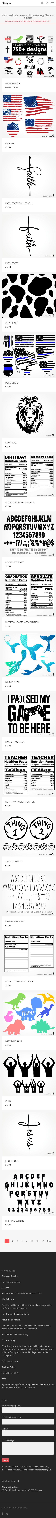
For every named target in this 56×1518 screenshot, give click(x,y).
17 (43, 1241)
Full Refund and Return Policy (15, 1334)
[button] (52, 3)
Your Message (8, 1440)
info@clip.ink (13, 1481)
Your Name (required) (11, 1405)
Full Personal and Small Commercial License (21, 1293)
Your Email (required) (11, 1417)
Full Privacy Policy (10, 1361)
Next (49, 1241)
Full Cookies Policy (10, 1372)
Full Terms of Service (11, 1282)
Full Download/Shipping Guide (15, 1314)
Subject (5, 1428)
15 (32, 1241)
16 (37, 1241)
